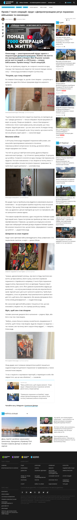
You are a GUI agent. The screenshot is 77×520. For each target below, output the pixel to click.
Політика (24, 480)
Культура (66, 465)
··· (60, 3)
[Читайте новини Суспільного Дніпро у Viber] (34, 492)
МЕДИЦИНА (19, 7)
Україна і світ (51, 2)
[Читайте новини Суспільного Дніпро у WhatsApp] (39, 492)
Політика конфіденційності (7, 502)
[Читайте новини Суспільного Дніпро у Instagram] (26, 492)
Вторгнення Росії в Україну (8, 7)
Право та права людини (25, 476)
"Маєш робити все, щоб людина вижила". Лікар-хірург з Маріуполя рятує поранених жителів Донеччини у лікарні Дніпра (36, 387)
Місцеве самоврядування (40, 476)
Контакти (5, 491)
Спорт (23, 484)
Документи (5, 506)
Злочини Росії (53, 480)
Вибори (51, 468)
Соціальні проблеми (66, 480)
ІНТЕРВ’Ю (25, 7)
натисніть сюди (41, 502)
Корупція (37, 465)
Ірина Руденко (9, 19)
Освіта (37, 468)
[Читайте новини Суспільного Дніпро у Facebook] (22, 492)
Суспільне (48, 500)
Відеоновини (53, 484)
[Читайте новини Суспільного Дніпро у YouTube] (30, 492)
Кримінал (52, 465)
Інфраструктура (67, 470)
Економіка (24, 468)
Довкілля (24, 470)
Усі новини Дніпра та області (38, 2)
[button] (3, 23)
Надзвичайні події (68, 468)
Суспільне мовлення (8, 496)
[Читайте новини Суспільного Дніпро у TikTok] (47, 492)
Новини (4, 465)
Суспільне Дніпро (31, 406)
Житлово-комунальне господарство (53, 472)
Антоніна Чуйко (21, 19)
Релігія (37, 480)
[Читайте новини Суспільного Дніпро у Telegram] (43, 492)
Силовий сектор (54, 476)
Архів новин (5, 494)
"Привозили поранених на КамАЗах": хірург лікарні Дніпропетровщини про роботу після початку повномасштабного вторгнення (35, 396)
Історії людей (67, 476)
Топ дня (50, 7)
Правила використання (9, 499)
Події (22, 465)
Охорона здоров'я (34, 7)
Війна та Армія (43, 7)
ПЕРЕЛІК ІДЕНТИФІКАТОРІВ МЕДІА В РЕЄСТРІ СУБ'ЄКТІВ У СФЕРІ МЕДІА (10, 512)
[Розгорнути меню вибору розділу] (17, 3)
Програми (5, 508)
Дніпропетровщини (26, 55)
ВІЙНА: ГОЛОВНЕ (24, 2)
